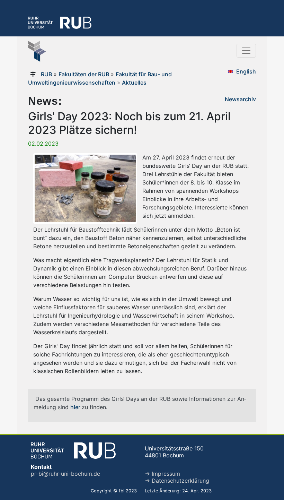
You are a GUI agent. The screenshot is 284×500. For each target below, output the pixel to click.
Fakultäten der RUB (84, 74)
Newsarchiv (240, 99)
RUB (46, 74)
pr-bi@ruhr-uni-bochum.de (65, 473)
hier (76, 407)
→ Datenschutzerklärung (177, 480)
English (246, 71)
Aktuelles (134, 82)
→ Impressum (162, 473)
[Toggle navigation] (246, 51)
